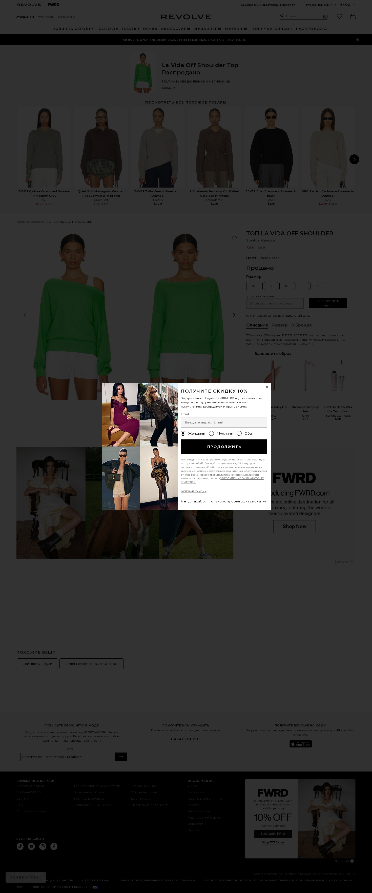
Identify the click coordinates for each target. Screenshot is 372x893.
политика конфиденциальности (238, 474)
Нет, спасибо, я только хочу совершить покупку (223, 501)
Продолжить (224, 446)
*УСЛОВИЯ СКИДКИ (193, 491)
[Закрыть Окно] (267, 387)
